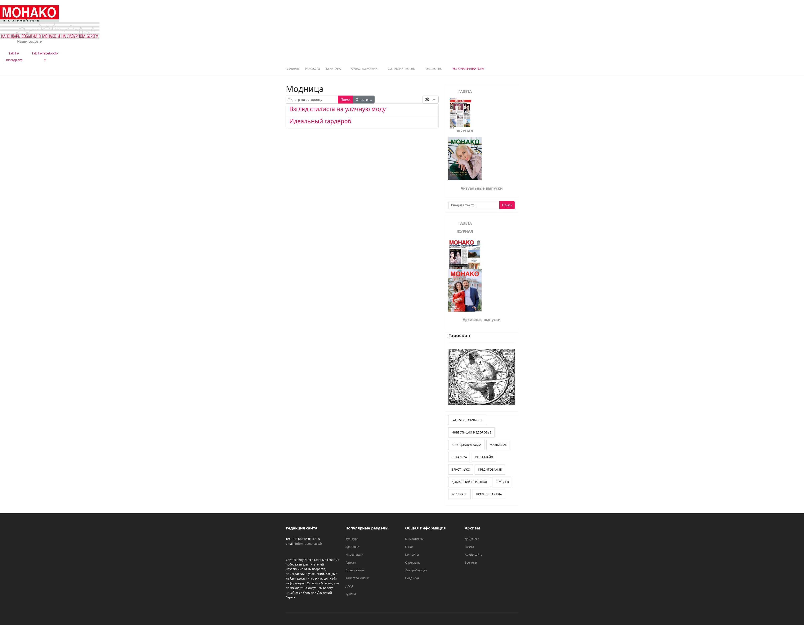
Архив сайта (474, 554)
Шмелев (502, 482)
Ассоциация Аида (466, 445)
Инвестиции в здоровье (471, 432)
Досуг (349, 586)
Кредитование (490, 469)
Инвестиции (354, 554)
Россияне (459, 494)
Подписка (412, 578)
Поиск (345, 99)
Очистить (364, 99)
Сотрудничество (401, 68)
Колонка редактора (468, 68)
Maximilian (499, 445)
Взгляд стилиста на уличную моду (337, 109)
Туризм (350, 594)
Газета (469, 547)
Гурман (350, 562)
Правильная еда (489, 494)
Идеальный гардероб (320, 121)
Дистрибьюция (416, 570)
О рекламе (412, 562)
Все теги (471, 562)
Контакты (412, 554)
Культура (333, 68)
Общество (433, 68)
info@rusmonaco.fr (308, 544)
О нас (409, 547)
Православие (355, 570)
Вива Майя (484, 457)
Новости (312, 68)
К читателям (414, 539)
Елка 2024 (459, 457)
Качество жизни (364, 68)
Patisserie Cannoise (467, 420)
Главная (292, 68)
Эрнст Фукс (461, 469)
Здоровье (352, 547)
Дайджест (472, 539)
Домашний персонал (469, 482)
